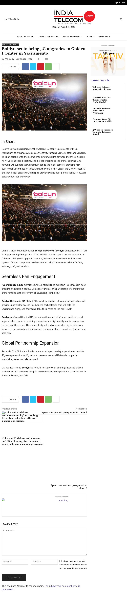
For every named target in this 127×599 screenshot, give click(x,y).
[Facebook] (102, 19)
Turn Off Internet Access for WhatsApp (101, 110)
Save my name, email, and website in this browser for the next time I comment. (73, 564)
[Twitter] (108, 19)
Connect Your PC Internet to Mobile (102, 120)
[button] (121, 19)
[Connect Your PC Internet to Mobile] (119, 122)
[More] (56, 66)
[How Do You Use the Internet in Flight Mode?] (119, 101)
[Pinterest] (40, 66)
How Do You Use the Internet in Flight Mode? (101, 100)
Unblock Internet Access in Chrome (101, 88)
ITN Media (9, 59)
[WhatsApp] (48, 66)
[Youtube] (114, 19)
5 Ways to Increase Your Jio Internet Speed (102, 132)
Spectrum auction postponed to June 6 (69, 487)
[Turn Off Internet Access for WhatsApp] (119, 111)
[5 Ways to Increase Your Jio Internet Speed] (119, 133)
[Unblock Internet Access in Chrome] (119, 90)
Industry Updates (10, 45)
